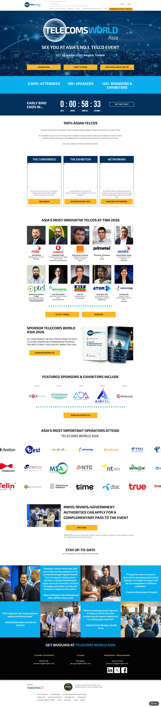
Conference (70, 8)
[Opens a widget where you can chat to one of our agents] (154, 703)
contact (76, 700)
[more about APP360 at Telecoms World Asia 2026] (59, 396)
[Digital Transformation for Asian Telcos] (32, 4)
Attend (78, 8)
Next (134, 270)
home (51, 8)
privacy (59, 700)
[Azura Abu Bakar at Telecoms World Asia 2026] (80, 240)
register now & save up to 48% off (121, 9)
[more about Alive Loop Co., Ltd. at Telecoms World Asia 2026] (37, 396)
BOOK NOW (99, 314)
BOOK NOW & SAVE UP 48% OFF (117, 67)
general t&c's (67, 700)
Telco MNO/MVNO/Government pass (92, 8)
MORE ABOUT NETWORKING (116, 202)
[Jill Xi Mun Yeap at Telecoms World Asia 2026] (58, 240)
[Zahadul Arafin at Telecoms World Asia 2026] (102, 240)
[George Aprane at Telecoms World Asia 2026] (80, 279)
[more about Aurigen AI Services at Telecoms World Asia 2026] (102, 396)
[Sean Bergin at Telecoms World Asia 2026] (124, 240)
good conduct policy (42, 694)
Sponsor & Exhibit (60, 8)
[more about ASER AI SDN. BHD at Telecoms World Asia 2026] (81, 396)
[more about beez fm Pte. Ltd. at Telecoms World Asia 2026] (124, 396)
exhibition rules (41, 697)
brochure (83, 700)
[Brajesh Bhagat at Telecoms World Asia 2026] (124, 279)
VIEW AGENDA (44, 202)
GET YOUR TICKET (122, 104)
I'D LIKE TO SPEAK (62, 314)
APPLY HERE (81, 528)
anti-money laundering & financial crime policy (74, 694)
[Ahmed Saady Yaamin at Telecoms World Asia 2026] (36, 240)
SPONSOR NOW (44, 67)
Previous (27, 270)
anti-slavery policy (55, 694)
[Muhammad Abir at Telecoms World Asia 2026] (58, 279)
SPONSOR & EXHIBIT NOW (80, 202)
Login (129, 4)
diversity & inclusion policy (55, 697)
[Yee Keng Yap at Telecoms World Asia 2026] (36, 279)
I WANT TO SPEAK (80, 67)
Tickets (122, 4)
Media (106, 8)
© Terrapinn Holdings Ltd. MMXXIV (46, 700)
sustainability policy (69, 697)
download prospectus (80, 415)
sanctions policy (81, 697)
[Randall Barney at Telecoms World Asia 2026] (102, 279)
